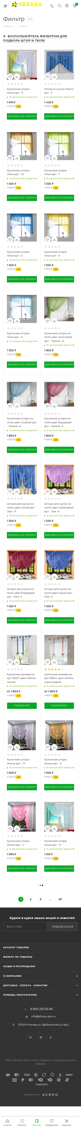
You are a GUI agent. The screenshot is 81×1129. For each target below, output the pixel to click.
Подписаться (62, 926)
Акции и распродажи (19, 966)
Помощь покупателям (20, 994)
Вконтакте (30, 1037)
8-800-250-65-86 (41, 1009)
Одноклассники (50, 1037)
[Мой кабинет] (67, 6)
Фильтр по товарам (17, 957)
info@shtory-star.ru (43, 1016)
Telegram (40, 1037)
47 (60, 899)
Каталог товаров (16, 947)
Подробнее (22, 705)
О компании (12, 976)
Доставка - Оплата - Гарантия (25, 985)
